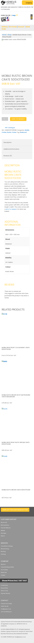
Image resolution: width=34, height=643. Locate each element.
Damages (3, 533)
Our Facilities (4, 569)
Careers (3, 575)
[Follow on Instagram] (24, 513)
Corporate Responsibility (7, 567)
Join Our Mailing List (6, 611)
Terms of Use (4, 590)
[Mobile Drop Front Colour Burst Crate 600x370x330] (17, 328)
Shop (9, 35)
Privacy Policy (4, 588)
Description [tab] (8, 142)
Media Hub (4, 572)
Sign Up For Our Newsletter (15, 510)
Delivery (5, 27)
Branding (3, 551)
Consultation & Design (7, 546)
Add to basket (18, 119)
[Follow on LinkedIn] (12, 513)
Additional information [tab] (11, 149)
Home (4, 35)
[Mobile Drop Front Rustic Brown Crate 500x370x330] (17, 423)
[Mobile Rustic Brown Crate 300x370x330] (17, 470)
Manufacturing (5, 549)
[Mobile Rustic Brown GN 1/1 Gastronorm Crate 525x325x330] (17, 376)
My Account (4, 522)
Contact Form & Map (6, 603)
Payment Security (5, 593)
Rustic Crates (11, 132)
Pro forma (13, 27)
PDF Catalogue (10, 128)
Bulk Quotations (5, 525)
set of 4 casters (11, 209)
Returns (3, 536)
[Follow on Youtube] (31, 513)
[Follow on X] (16, 513)
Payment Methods (5, 528)
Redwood (23, 132)
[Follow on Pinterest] (27, 513)
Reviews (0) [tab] (8, 156)
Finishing (3, 554)
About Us (3, 564)
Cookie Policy (4, 585)
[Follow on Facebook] (20, 513)
